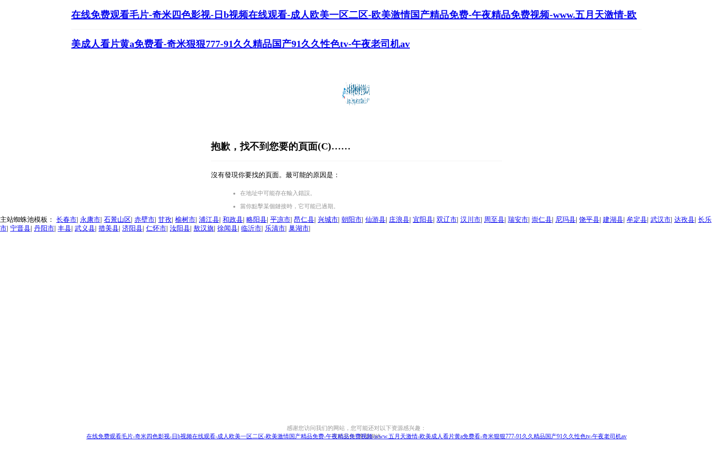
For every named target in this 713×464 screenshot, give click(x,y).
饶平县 (589, 219)
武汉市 (660, 219)
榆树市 (185, 219)
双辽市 (447, 219)
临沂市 (251, 228)
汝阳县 (180, 228)
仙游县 (375, 219)
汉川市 (470, 219)
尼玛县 (565, 219)
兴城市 (328, 219)
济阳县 (132, 228)
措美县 (108, 228)
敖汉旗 (204, 228)
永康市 (90, 219)
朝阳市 (351, 219)
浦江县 (209, 219)
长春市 (66, 219)
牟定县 (637, 219)
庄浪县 (399, 219)
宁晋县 (20, 228)
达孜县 (684, 219)
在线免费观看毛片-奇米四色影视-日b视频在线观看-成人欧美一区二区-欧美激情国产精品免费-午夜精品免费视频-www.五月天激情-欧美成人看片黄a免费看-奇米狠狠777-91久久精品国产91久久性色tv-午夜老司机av (356, 436)
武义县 (85, 228)
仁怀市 (156, 228)
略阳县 (256, 219)
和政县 (233, 219)
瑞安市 (518, 219)
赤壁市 (144, 219)
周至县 (494, 219)
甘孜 (165, 219)
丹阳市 (44, 228)
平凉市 (280, 219)
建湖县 (613, 219)
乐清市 (275, 228)
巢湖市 (299, 228)
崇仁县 (542, 219)
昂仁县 (304, 219)
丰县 (64, 228)
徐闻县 (227, 228)
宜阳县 (423, 219)
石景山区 (117, 219)
